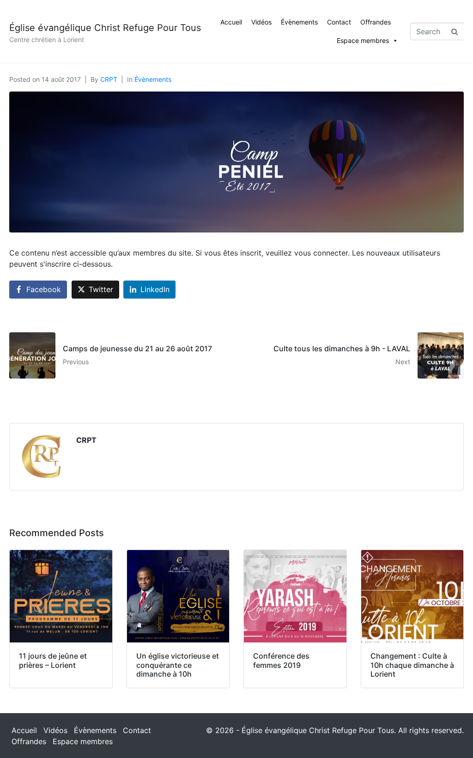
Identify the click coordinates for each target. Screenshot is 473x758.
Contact (339, 22)
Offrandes (375, 22)
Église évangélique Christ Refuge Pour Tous (105, 27)
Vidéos (261, 22)
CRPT (108, 79)
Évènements (299, 22)
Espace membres (363, 40)
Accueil (231, 22)
